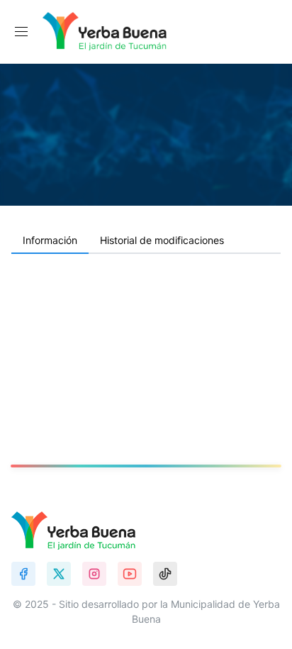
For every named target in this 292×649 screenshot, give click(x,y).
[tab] (50, 241)
